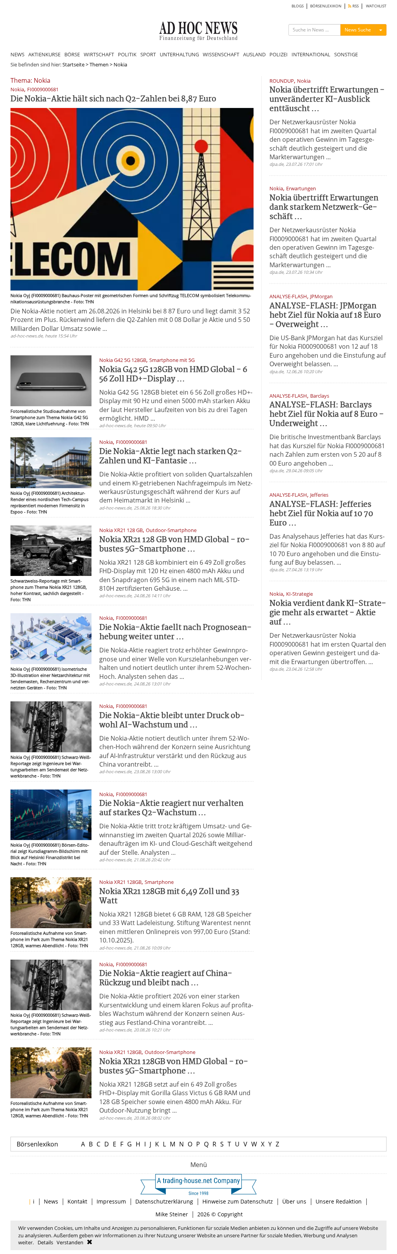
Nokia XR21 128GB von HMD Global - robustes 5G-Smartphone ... (173, 1067)
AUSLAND (254, 54)
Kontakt (77, 1201)
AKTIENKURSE (44, 54)
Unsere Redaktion (339, 1201)
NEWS (17, 54)
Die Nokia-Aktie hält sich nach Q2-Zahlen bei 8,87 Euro (113, 99)
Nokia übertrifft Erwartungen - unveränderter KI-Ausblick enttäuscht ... (327, 99)
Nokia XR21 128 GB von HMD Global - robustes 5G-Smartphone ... (174, 545)
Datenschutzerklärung (164, 1201)
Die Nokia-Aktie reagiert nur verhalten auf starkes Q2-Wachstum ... (171, 808)
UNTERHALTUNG (179, 54)
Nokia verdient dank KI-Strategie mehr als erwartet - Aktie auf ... (327, 613)
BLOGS (298, 6)
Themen (99, 64)
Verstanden (70, 1242)
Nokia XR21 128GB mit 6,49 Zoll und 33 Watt (169, 896)
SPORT (148, 54)
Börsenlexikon (37, 1144)
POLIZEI (278, 54)
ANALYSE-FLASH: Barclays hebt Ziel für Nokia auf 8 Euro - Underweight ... (326, 414)
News (51, 1201)
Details (45, 1242)
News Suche (358, 29)
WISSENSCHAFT (221, 54)
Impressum (111, 1201)
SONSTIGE (346, 54)
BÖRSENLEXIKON (326, 6)
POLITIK (127, 54)
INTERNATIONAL (311, 54)
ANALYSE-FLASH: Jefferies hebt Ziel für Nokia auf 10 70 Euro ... (321, 514)
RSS (355, 6)
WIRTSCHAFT (99, 54)
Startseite (73, 64)
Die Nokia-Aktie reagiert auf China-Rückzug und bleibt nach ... (165, 978)
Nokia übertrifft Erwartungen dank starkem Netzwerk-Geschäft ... (323, 207)
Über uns (294, 1201)
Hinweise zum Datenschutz (237, 1201)
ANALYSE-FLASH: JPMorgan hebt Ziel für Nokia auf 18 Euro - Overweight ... (325, 315)
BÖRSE (72, 54)
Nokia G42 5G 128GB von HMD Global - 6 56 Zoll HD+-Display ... (173, 375)
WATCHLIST (376, 6)
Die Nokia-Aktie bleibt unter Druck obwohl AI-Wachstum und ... (172, 721)
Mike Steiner (171, 1214)
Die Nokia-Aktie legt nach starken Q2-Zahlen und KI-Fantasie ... (170, 456)
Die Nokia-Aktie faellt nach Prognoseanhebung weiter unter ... (175, 632)
